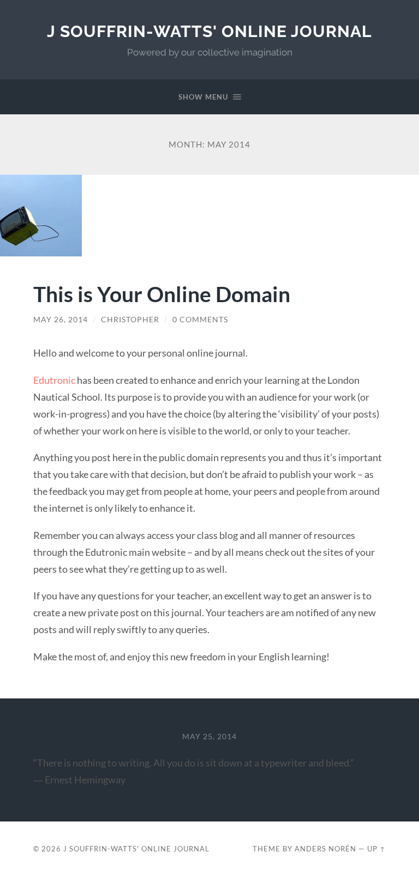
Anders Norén (325, 848)
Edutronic (54, 380)
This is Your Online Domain (161, 293)
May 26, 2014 (60, 319)
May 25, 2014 (209, 736)
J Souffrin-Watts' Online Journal (209, 31)
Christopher (130, 319)
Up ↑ (376, 848)
